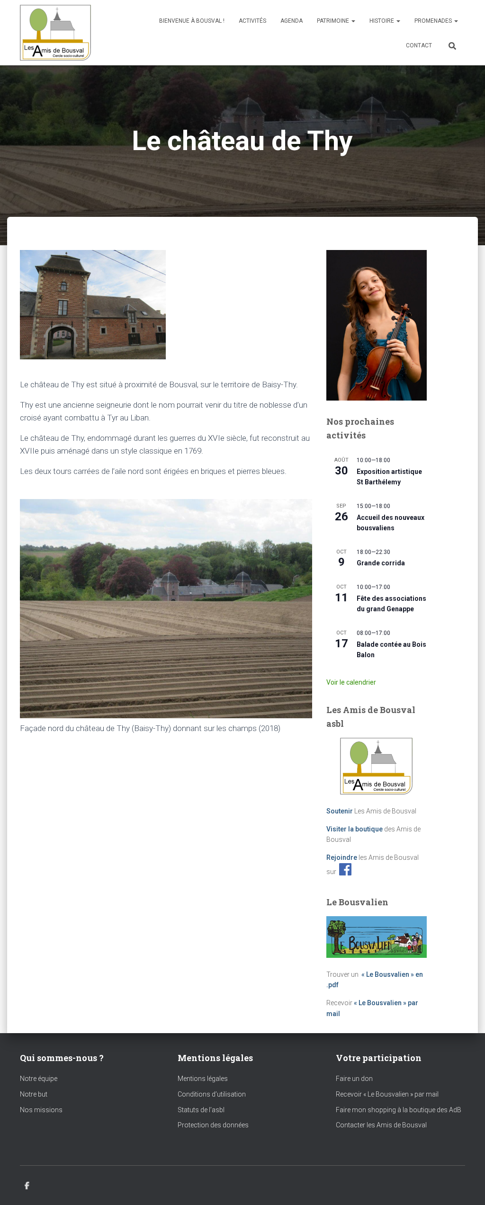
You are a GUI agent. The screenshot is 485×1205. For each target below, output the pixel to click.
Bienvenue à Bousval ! (192, 21)
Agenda (291, 21)
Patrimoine (333, 21)
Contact (419, 45)
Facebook (27, 1186)
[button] (352, 21)
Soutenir (339, 811)
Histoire (382, 21)
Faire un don (354, 1078)
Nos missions (41, 1110)
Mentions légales (203, 1078)
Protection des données (213, 1125)
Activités (252, 21)
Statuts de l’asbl (201, 1110)
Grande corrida (381, 563)
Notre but (33, 1094)
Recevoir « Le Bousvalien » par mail (387, 1094)
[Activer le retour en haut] (466, 1186)
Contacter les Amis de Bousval (381, 1125)
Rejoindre (341, 857)
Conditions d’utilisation (212, 1094)
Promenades (433, 21)
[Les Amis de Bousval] (55, 33)
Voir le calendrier (351, 682)
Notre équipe (38, 1078)
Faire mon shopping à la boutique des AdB (398, 1110)
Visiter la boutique (354, 829)
